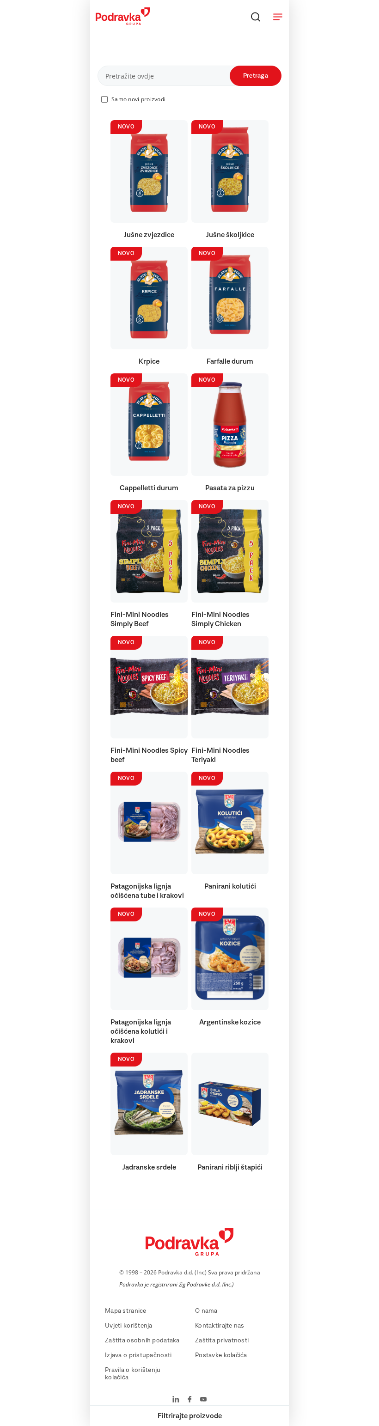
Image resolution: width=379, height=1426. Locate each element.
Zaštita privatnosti (222, 1340)
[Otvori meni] (277, 16)
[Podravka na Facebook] (190, 1400)
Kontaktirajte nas (220, 1325)
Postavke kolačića (221, 1355)
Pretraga (255, 76)
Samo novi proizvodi (138, 99)
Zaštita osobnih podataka (142, 1340)
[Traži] (255, 16)
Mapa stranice (126, 1311)
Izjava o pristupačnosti (138, 1355)
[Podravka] (123, 22)
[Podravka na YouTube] (203, 1400)
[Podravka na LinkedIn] (175, 1400)
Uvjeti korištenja (129, 1325)
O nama (206, 1311)
